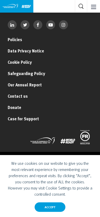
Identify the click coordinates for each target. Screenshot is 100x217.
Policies (15, 40)
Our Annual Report (25, 85)
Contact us (18, 96)
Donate (14, 107)
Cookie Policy (20, 62)
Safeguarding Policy (26, 73)
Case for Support (23, 119)
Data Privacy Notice (26, 51)
